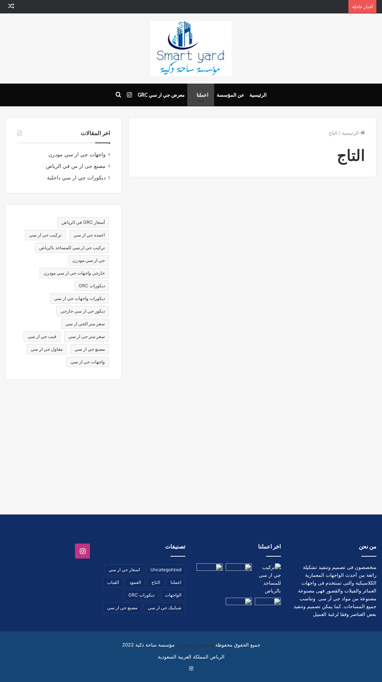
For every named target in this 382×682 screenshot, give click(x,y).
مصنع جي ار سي (90, 349)
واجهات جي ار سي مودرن (77, 154)
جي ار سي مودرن (88, 260)
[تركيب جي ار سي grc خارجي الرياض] (317, 284)
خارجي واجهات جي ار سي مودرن (74, 273)
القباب (113, 582)
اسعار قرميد (201, 645)
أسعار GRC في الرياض (83, 222)
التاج (155, 582)
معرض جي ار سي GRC (161, 95)
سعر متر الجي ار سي (85, 323)
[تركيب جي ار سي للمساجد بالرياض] (268, 579)
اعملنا (203, 95)
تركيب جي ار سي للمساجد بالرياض (72, 247)
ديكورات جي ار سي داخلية (76, 178)
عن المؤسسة (230, 95)
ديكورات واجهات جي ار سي (79, 298)
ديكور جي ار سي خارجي (82, 311)
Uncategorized (165, 569)
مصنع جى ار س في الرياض (76, 166)
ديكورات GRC (92, 285)
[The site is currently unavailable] (191, 48)
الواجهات (173, 595)
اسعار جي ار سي (124, 569)
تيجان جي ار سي (334, 416)
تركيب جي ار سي (45, 235)
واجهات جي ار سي (88, 362)
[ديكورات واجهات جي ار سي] (268, 605)
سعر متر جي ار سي (86, 336)
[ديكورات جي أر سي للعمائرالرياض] (188, 284)
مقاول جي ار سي (47, 349)
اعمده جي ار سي (89, 235)
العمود (135, 582)
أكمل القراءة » (344, 373)
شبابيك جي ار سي (164, 607)
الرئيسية (258, 95)
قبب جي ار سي (42, 336)
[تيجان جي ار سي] (239, 605)
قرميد (182, 645)
